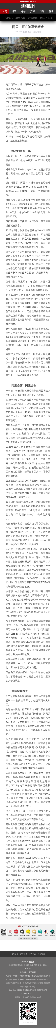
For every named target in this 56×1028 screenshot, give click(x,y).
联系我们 (41, 954)
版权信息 (23, 972)
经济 (42, 18)
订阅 (42, 11)
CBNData (27, 969)
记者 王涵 (27, 32)
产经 (32, 11)
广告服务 (23, 954)
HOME (7, 18)
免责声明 (32, 972)
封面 (14, 11)
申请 (31, 962)
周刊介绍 (14, 954)
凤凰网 (26, 965)
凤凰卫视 (33, 965)
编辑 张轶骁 (37, 32)
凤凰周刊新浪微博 (16, 965)
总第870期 (20, 18)
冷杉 (23, 11)
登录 (51, 11)
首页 (4, 11)
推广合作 (32, 954)
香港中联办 (42, 965)
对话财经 (32, 18)
